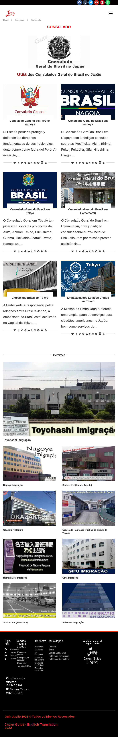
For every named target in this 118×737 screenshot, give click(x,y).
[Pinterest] (102, 2)
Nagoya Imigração (13, 485)
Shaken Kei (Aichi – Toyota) (77, 485)
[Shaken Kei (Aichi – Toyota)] (88, 463)
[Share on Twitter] (22, 163)
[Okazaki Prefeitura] (29, 508)
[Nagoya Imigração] (29, 463)
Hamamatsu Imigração (15, 577)
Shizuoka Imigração (73, 622)
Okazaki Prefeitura (13, 530)
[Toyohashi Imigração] (59, 399)
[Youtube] (96, 2)
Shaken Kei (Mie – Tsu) (15, 622)
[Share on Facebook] (18, 163)
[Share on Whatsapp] (35, 163)
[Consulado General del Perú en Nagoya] (30, 102)
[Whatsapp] (107, 2)
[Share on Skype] (46, 163)
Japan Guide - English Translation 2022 (31, 726)
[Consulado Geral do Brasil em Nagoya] (88, 102)
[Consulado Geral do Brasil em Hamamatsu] (88, 190)
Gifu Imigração (70, 577)
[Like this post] (15, 163)
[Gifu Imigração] (88, 556)
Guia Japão (56, 641)
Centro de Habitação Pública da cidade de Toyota (84, 531)
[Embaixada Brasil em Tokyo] (30, 279)
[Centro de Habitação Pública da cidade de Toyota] (88, 508)
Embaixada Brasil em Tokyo (30, 297)
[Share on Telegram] (38, 163)
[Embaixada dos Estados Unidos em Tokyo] (88, 279)
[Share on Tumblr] (31, 163)
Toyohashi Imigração (17, 440)
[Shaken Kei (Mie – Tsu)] (29, 600)
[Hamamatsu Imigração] (29, 556)
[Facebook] (79, 2)
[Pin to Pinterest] (25, 163)
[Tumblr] (85, 2)
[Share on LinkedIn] (29, 163)
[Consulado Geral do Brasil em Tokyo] (30, 190)
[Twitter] (90, 2)
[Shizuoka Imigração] (88, 600)
